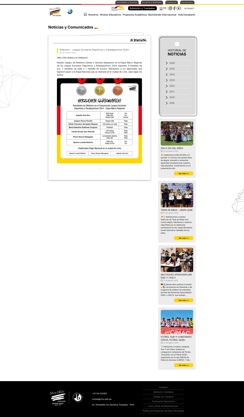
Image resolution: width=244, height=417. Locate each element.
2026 (172, 63)
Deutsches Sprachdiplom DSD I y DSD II (176, 276)
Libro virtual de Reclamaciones (163, 406)
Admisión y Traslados (142, 8)
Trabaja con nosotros (163, 396)
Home (85, 14)
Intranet (189, 9)
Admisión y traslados (163, 392)
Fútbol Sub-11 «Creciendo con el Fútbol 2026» (176, 338)
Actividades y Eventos (127, 2)
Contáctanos (187, 2)
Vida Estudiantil (186, 14)
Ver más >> (184, 173)
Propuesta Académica (135, 14)
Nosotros (93, 14)
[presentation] (54, 124)
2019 (171, 103)
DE (164, 8)
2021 (171, 91)
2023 (172, 80)
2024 (172, 74)
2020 (172, 97)
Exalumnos (172, 2)
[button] (97, 169)
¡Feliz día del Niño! (172, 148)
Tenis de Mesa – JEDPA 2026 (177, 210)
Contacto (163, 387)
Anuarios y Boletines (152, 2)
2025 (172, 68)
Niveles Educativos (110, 14)
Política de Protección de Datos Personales (163, 410)
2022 (172, 86)
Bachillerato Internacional (162, 14)
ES (161, 8)
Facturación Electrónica (163, 401)
